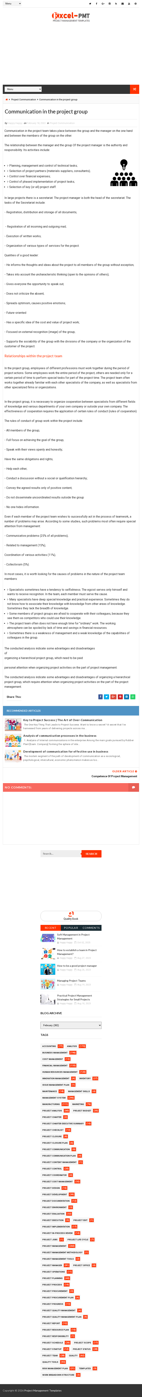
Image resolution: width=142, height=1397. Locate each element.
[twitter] (90, 3)
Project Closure (52, 1136)
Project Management (54, 1246)
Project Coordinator (54, 1175)
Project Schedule (52, 1343)
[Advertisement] (71, 59)
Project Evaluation (53, 1214)
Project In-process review (57, 1233)
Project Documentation (56, 1201)
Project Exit (80, 1220)
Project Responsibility (55, 1336)
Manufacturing (51, 1104)
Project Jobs (50, 1239)
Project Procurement (54, 1291)
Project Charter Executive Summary (63, 1123)
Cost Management (52, 1059)
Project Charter (51, 1117)
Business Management (54, 1053)
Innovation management (55, 1078)
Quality (73, 1355)
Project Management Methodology (62, 1252)
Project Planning (52, 1278)
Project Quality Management (58, 1310)
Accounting (49, 1046)
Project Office (81, 1265)
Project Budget (82, 1111)
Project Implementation (56, 1227)
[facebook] (96, 3)
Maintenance (49, 1091)
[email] (122, 3)
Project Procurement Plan (57, 1297)
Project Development (54, 1194)
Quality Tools (50, 1362)
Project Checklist (52, 1130)
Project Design (51, 1188)
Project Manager (52, 1265)
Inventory (85, 1078)
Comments (91, 927)
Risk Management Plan (55, 1368)
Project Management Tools (58, 1259)
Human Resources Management (59, 1072)
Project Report (51, 1323)
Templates (85, 1368)
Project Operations (53, 1272)
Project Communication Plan (59, 1156)
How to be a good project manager (77, 965)
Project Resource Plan (55, 1330)
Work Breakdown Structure (58, 1375)
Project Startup (52, 1349)
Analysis (72, 1046)
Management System (54, 1098)
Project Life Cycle (77, 1239)
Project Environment (54, 1207)
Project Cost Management (57, 1181)
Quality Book (71, 918)
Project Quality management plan (61, 1317)
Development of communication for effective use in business (65, 751)
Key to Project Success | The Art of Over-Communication (62, 720)
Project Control (52, 1169)
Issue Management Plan (55, 1085)
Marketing (78, 1104)
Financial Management (54, 1065)
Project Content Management (59, 1162)
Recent (51, 927)
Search (91, 853)
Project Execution (52, 1220)
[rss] (116, 3)
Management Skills (79, 1091)
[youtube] (129, 3)
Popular (71, 927)
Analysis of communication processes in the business (60, 735)
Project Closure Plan (54, 1143)
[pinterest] (135, 3)
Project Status (82, 1349)
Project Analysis (52, 1111)
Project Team (50, 1355)
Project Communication (23, 99)
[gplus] (103, 3)
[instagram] (109, 3)
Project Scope (82, 1343)
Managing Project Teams (71, 980)
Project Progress (52, 1304)
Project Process (52, 1285)
